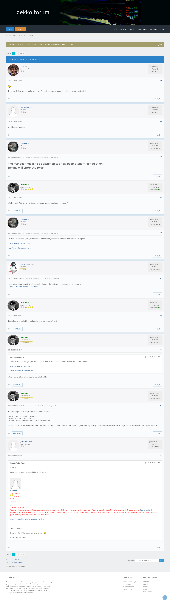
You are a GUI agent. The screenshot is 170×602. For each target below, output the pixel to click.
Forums (123, 29)
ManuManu (25, 107)
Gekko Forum (12, 44)
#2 (161, 121)
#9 (161, 405)
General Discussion (34, 44)
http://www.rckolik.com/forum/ (19, 248)
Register (20, 29)
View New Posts (11, 35)
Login (10, 29)
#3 (161, 157)
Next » (22, 53)
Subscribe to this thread (14, 560)
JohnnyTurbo (26, 441)
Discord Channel (128, 587)
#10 (161, 455)
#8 (161, 350)
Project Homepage (129, 582)
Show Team (147, 592)
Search (131, 29)
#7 (161, 315)
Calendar (153, 29)
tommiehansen (27, 264)
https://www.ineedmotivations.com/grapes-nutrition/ (27, 519)
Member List (142, 29)
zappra (23, 66)
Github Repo (126, 584)
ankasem (24, 143)
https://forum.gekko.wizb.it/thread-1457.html (24, 286)
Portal (115, 29)
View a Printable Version (14, 562)
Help (162, 29)
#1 (161, 80)
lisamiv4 (13, 490)
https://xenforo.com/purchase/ (19, 243)
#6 (161, 278)
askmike (54, 406)
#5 (161, 233)
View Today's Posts (26, 35)
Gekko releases (127, 589)
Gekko (22, 44)
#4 (161, 197)
